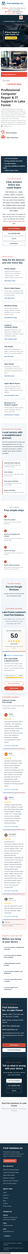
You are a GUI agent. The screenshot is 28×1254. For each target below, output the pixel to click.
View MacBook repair (10, 317)
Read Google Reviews (14, 683)
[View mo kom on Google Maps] (6, 715)
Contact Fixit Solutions (14, 1050)
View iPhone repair (9, 280)
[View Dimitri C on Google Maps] (6, 899)
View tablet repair (9, 298)
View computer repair (10, 339)
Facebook (7, 1236)
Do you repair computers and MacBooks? (13, 972)
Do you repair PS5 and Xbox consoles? (13, 980)
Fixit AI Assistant (5, 1253)
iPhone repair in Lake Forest (16, 221)
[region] (14, 815)
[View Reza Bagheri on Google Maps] (6, 835)
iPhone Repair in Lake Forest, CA (12, 33)
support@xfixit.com (17, 11)
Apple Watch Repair (9, 1175)
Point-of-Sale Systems (9, 1183)
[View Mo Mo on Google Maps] (6, 754)
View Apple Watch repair (11, 395)
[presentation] (2, 35)
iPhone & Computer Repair (11, 1169)
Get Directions (14, 243)
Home (5, 1192)
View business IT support (11, 414)
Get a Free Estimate (14, 228)
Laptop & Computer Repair (11, 1172)
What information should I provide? (12, 964)
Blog (4, 1200)
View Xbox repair (9, 376)
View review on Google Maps (11, 745)
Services (5, 1198)
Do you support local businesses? (11, 988)
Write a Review (14, 688)
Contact (5, 1203)
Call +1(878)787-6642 (14, 233)
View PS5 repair (9, 356)
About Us (6, 1195)
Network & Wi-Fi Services (10, 1180)
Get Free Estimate (11, 37)
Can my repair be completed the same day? (14, 948)
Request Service (10, 1161)
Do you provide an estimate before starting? (12, 956)
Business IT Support (9, 1178)
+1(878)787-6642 (20, 21)
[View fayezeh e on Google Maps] (6, 798)
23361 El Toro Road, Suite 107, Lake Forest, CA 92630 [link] (15, 9)
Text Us (14, 238)
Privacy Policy (7, 1206)
